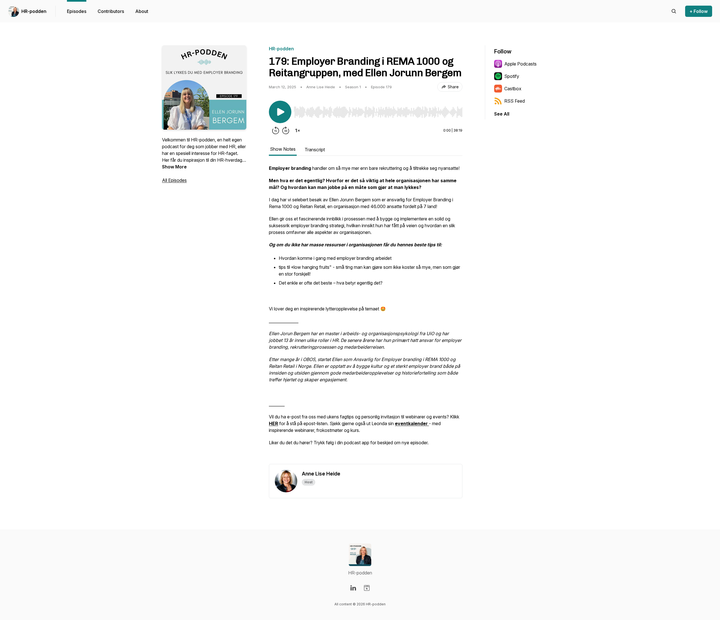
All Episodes (174, 180)
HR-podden (33, 11)
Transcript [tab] (315, 149)
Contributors (111, 11)
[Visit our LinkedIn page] (353, 588)
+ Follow (699, 11)
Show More (174, 167)
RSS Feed (514, 101)
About (141, 11)
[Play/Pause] (280, 112)
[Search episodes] (674, 11)
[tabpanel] (365, 314)
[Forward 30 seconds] (286, 130)
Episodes (76, 11)
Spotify (511, 76)
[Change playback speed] (297, 130)
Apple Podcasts (520, 64)
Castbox (512, 88)
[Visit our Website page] (367, 588)
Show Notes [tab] (283, 149)
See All (501, 114)
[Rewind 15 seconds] (276, 130)
